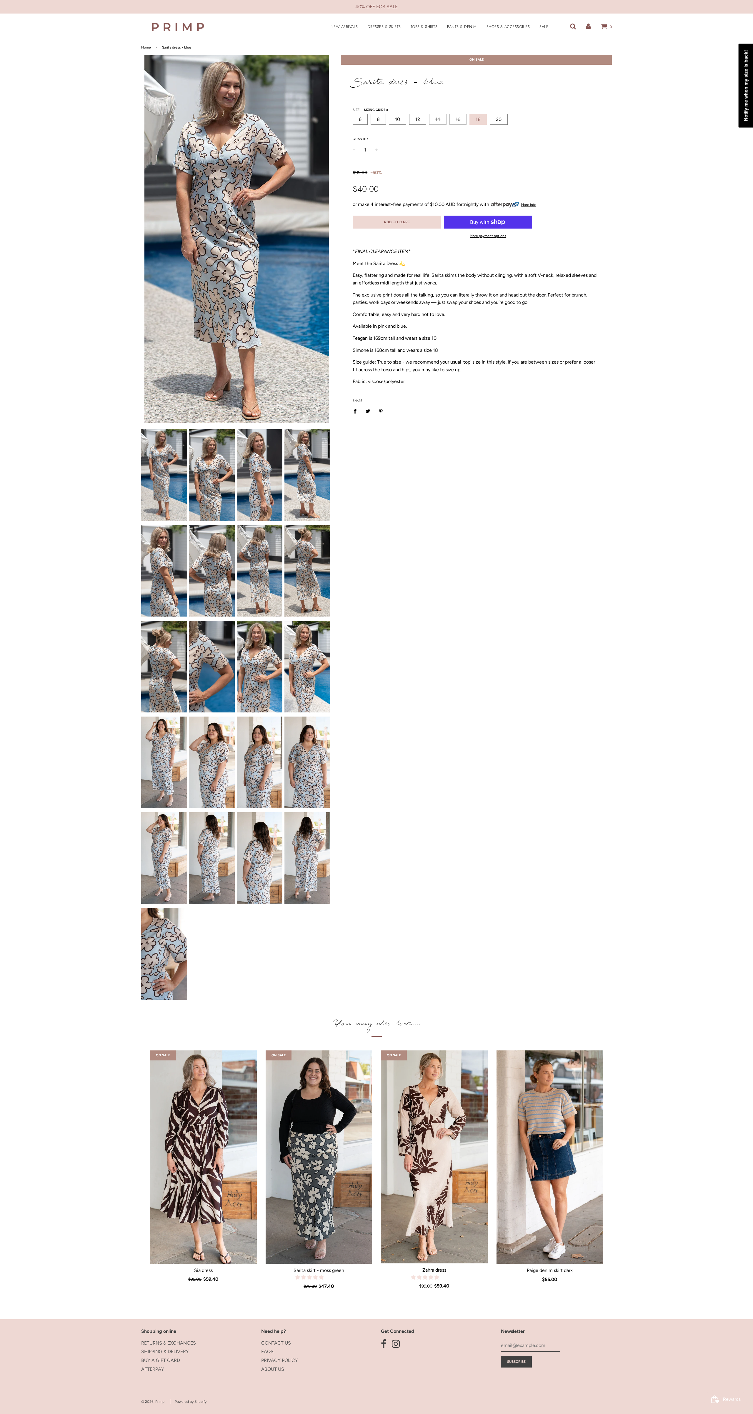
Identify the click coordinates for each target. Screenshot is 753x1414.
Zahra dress (434, 1270)
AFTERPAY (152, 1369)
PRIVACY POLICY (279, 1360)
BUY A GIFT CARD (160, 1360)
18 (478, 119)
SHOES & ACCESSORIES (508, 26)
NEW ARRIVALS (344, 26)
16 (458, 119)
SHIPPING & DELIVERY (165, 1351)
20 (499, 119)
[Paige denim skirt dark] (550, 1157)
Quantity (361, 139)
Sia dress (203, 1270)
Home (146, 47)
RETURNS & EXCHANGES (168, 1343)
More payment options (488, 236)
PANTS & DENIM (462, 26)
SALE (543, 26)
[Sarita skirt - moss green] (319, 1157)
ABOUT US (272, 1369)
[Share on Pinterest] (381, 411)
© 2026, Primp (152, 1402)
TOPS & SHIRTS (424, 26)
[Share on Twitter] (368, 411)
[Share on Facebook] (357, 411)
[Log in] (588, 26)
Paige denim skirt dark (550, 1270)
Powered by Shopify (190, 1402)
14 (437, 119)
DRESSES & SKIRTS (384, 26)
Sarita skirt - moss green (319, 1270)
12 (417, 119)
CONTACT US (276, 1343)
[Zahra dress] (434, 1156)
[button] (310, 1277)
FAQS (267, 1351)
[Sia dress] (203, 1157)
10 (397, 119)
